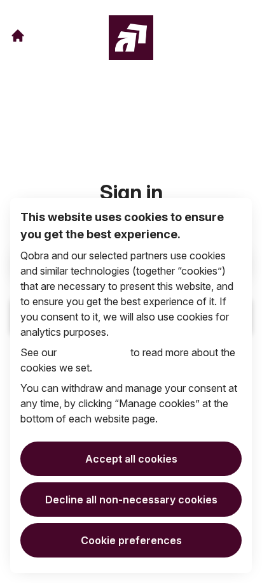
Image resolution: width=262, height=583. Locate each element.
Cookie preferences (131, 540)
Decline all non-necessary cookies (131, 499)
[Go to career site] (17, 35)
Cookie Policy (93, 352)
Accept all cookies (131, 458)
